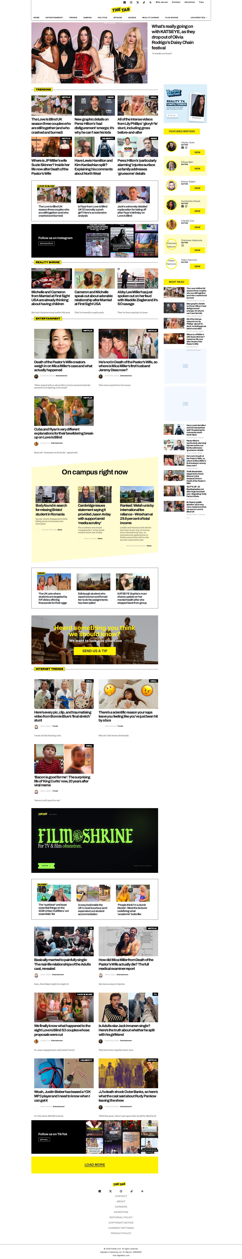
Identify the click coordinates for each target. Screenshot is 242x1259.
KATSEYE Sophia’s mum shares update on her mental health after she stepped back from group (132, 598)
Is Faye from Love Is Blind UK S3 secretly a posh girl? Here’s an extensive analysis (92, 211)
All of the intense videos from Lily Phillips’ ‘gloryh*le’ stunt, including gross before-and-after (196, 324)
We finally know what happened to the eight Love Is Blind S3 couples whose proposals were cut (62, 1030)
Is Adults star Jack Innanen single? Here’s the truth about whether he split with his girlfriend (127, 1030)
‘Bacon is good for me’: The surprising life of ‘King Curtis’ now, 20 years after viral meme (62, 781)
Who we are (162, 2)
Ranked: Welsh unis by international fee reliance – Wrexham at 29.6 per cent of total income (137, 514)
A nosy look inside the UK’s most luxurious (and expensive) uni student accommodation (92, 909)
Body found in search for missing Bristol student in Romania (51, 509)
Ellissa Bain (187, 162)
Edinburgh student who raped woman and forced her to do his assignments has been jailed (93, 598)
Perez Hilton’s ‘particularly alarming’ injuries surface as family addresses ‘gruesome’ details (196, 445)
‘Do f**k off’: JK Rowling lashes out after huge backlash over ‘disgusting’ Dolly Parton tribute (196, 491)
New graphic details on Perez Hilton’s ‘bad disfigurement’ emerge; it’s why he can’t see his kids (196, 308)
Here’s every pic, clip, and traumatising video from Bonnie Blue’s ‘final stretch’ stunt (62, 716)
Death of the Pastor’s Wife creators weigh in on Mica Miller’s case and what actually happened (63, 366)
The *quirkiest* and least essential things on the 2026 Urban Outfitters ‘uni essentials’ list (54, 909)
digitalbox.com (123, 1255)
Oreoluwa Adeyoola (191, 240)
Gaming (87, 18)
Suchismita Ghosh (47, 376)
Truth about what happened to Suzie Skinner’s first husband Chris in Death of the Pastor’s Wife (196, 477)
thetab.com (116, 1249)
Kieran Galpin (45, 726)
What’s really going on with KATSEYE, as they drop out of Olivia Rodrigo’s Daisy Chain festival (173, 37)
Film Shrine (171, 18)
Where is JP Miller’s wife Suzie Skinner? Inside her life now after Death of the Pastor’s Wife (196, 339)
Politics (102, 18)
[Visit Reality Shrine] (185, 103)
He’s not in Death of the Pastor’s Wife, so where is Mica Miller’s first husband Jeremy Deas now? (128, 366)
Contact (176, 2)
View (197, 152)
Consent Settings (121, 1228)
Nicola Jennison (90, 538)
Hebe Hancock (110, 726)
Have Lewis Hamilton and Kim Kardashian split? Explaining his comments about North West (196, 430)
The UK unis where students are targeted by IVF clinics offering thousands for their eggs (53, 598)
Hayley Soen (188, 142)
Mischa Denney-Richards (136, 546)
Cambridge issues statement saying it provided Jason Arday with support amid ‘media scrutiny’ (94, 514)
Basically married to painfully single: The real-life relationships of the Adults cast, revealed (62, 964)
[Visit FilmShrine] (94, 840)
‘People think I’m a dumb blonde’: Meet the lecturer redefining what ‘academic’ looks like (132, 909)
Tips (201, 2)
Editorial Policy (121, 1217)
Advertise (190, 2)
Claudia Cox (45, 443)
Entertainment (54, 18)
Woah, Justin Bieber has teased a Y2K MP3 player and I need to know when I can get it (62, 1096)
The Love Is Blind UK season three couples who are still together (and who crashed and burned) (54, 211)
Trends (73, 18)
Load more (95, 1164)
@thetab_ (44, 1140)
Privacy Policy (121, 1233)
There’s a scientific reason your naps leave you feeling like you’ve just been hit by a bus (128, 716)
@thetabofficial (46, 243)
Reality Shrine (150, 18)
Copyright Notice (121, 1222)
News (36, 18)
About (121, 1201)
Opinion (117, 18)
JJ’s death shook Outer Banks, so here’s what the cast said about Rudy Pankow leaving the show (128, 1096)
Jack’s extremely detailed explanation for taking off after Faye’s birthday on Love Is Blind (132, 211)
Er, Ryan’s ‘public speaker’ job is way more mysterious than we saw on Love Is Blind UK (196, 507)
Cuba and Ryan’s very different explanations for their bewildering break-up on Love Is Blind (64, 433)
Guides (132, 18)
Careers (121, 1206)
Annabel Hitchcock (49, 530)
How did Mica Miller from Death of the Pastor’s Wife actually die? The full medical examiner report (126, 964)
